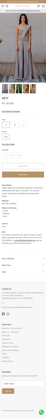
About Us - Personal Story (12, 328)
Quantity (5, 150)
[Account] (38, 6)
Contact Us (6, 339)
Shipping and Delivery (10, 346)
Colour (4, 131)
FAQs (4, 354)
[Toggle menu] (2, 6)
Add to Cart (23, 166)
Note (4, 272)
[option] (23, 48)
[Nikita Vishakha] (23, 6)
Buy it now (23, 175)
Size (3, 120)
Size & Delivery (8, 259)
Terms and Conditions (10, 350)
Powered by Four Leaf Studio (25, 410)
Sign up (8, 391)
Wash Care (6, 265)
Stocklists (5, 357)
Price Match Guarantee (11, 111)
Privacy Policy (7, 361)
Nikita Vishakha (11, 410)
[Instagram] (8, 313)
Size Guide (6, 336)
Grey (6, 137)
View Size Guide (8, 144)
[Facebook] (3, 313)
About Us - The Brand (10, 332)
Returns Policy (7, 343)
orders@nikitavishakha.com (25, 240)
